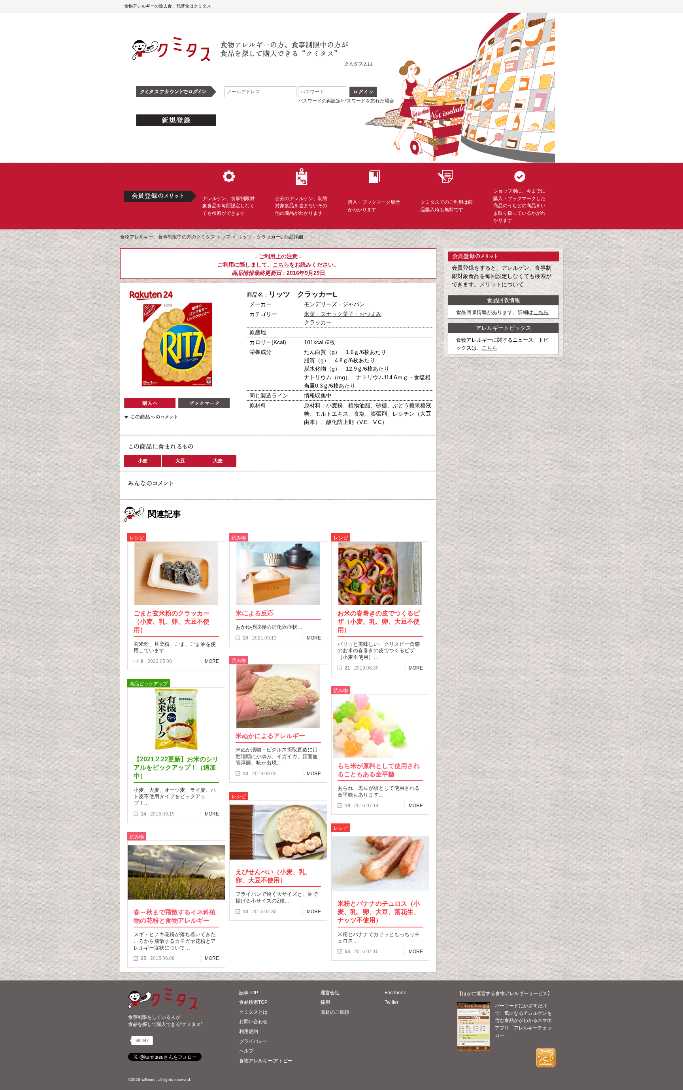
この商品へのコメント (150, 416)
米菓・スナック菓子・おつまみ (342, 314)
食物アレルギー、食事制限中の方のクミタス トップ (175, 237)
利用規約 (248, 1031)
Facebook (395, 992)
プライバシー (253, 1041)
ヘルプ (246, 1051)
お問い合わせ (253, 1021)
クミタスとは (358, 63)
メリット (490, 284)
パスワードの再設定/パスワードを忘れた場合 (346, 101)
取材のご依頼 (335, 1012)
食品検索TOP (253, 1002)
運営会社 (330, 992)
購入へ (149, 403)
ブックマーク (204, 403)
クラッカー (318, 322)
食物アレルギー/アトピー (265, 1061)
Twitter (391, 1002)
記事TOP (248, 992)
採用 (325, 1002)
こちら (281, 264)
